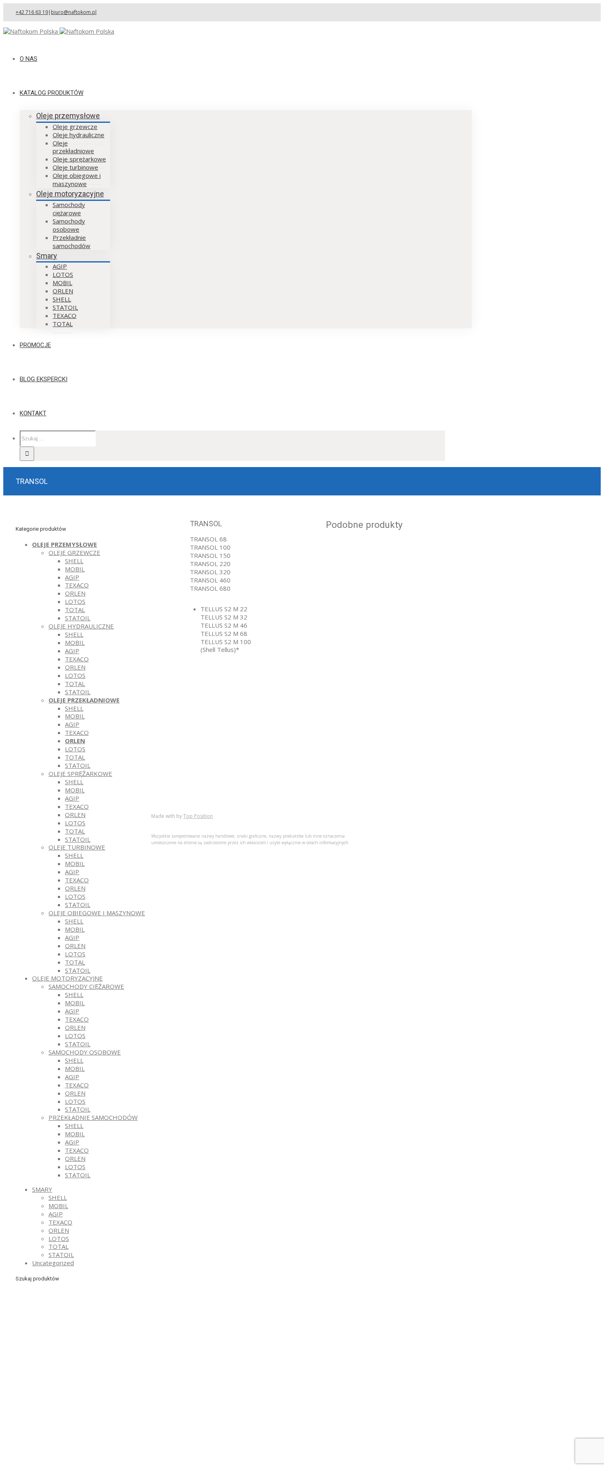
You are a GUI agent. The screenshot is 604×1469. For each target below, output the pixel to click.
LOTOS (75, 601)
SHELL (74, 561)
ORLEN (75, 593)
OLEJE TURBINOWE (76, 847)
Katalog (178, 773)
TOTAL (75, 610)
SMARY (42, 1189)
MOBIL (75, 569)
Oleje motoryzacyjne (70, 193)
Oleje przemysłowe (68, 115)
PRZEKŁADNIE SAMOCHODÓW (93, 1117)
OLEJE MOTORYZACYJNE (67, 978)
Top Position (198, 816)
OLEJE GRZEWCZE (74, 552)
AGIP (72, 577)
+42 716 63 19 (32, 12)
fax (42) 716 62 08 (364, 703)
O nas (176, 764)
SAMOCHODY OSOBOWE (84, 1052)
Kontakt (179, 797)
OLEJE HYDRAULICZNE (81, 626)
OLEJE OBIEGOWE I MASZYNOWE (96, 913)
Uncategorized (53, 1263)
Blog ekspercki (188, 781)
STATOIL (77, 618)
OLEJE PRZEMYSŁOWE (64, 544)
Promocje (181, 789)
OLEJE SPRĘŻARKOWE (80, 773)
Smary (46, 255)
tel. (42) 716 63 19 (363, 691)
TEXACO (77, 585)
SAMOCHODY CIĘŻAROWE (86, 986)
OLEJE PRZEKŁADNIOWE (84, 700)
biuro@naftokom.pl (74, 12)
